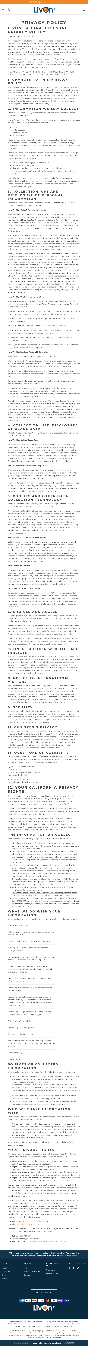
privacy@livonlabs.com (30, 1224)
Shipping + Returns (32, 1271)
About (4, 1268)
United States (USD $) (42, 1292)
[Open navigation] (3, 9)
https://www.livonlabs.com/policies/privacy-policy (47, 1242)
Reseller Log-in (52, 1273)
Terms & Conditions (52, 1343)
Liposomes (6, 1271)
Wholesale (50, 1270)
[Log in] (9, 9)
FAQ (25, 1268)
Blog (4, 1275)
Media (4, 1278)
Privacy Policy (37, 1343)
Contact (27, 1275)
